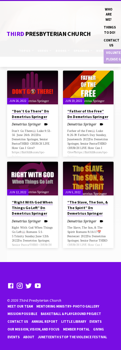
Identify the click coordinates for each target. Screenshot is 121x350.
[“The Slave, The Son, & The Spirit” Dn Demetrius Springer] (88, 178)
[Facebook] (10, 286)
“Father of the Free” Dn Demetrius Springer (87, 114)
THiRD (49, 34)
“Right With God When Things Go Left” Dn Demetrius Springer (32, 208)
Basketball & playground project (71, 314)
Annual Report (45, 321)
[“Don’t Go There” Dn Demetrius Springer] (32, 87)
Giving (98, 329)
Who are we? (108, 14)
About (28, 337)
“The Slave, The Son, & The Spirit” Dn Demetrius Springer (87, 208)
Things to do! (110, 29)
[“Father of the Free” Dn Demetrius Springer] (88, 87)
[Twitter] (28, 286)
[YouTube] (37, 286)
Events (95, 321)
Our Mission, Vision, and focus (33, 329)
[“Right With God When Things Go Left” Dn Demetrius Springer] (32, 178)
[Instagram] (19, 286)
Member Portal (76, 329)
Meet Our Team (20, 306)
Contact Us (111, 42)
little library (73, 321)
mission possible (22, 314)
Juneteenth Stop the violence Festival (72, 337)
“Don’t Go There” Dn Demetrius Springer (30, 114)
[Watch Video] (46, 124)
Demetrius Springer (26, 124)
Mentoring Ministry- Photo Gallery (67, 306)
